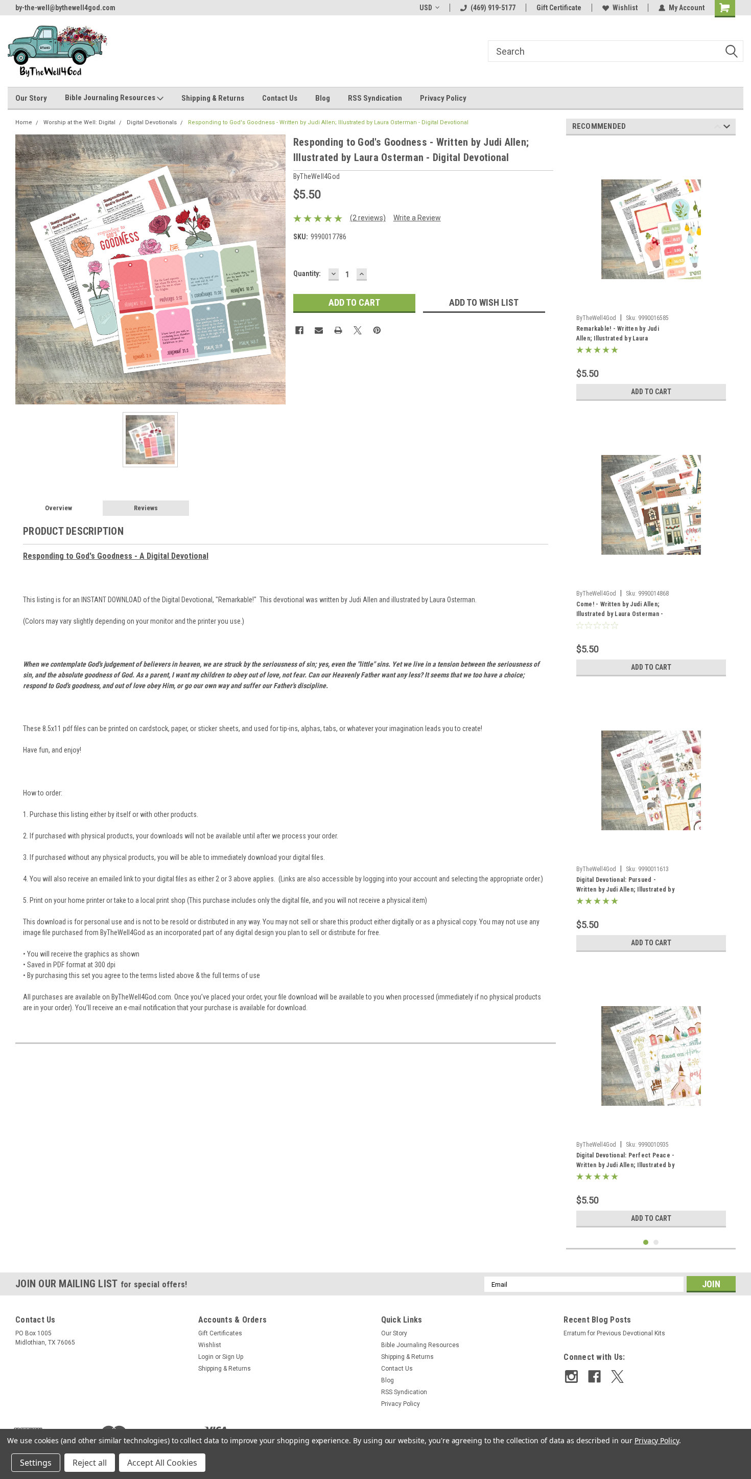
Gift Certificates (220, 1333)
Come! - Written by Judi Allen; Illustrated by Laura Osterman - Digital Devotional (620, 610)
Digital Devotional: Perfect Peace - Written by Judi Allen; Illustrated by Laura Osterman (625, 1161)
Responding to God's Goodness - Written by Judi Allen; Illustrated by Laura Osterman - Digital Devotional (328, 122)
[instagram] (571, 1376)
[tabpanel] (651, 274)
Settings (36, 1462)
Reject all (90, 1462)
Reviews (146, 508)
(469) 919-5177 (493, 8)
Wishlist (625, 8)
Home (23, 122)
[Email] (319, 330)
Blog (322, 98)
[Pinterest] (377, 330)
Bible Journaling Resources (111, 97)
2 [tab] (656, 1242)
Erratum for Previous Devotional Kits (614, 1333)
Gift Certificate (558, 8)
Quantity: (307, 273)
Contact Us (279, 98)
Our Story (31, 98)
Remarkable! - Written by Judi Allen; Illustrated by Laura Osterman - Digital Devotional (617, 335)
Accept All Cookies (162, 1462)
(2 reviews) (368, 218)
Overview (58, 508)
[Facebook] (299, 330)
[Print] (338, 330)
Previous (717, 128)
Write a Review (417, 218)
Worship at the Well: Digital (79, 122)
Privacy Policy (443, 98)
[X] (358, 330)
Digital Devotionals (152, 122)
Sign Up (232, 1356)
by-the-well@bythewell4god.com (65, 8)
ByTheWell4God (596, 318)
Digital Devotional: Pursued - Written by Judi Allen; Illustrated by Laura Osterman (625, 886)
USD (425, 8)
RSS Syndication (375, 98)
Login (206, 1356)
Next (727, 128)
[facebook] (594, 1376)
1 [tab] (646, 1242)
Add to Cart (651, 392)
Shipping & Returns (212, 98)
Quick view (651, 302)
